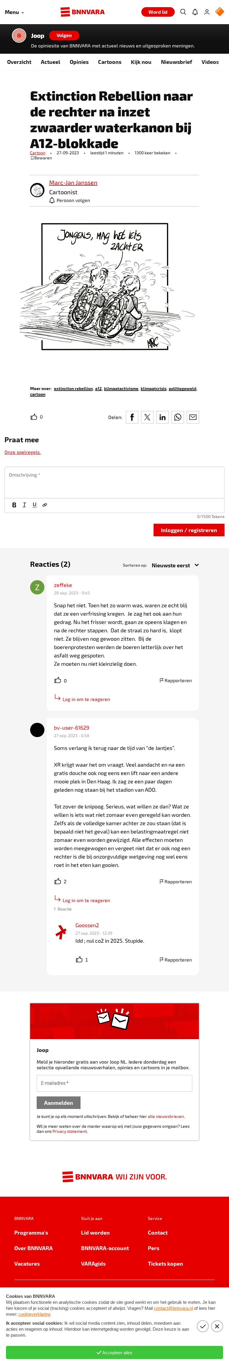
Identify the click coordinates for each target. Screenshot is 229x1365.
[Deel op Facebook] (132, 417)
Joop (37, 35)
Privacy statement (69, 1131)
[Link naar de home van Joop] (19, 35)
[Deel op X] (147, 417)
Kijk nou (141, 61)
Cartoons (109, 61)
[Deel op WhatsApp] (178, 417)
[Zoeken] (183, 12)
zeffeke (63, 585)
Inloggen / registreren (189, 530)
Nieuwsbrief (176, 61)
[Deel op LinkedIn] (162, 417)
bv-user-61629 (71, 727)
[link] (37, 190)
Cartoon (37, 152)
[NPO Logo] (219, 12)
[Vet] (14, 505)
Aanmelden (58, 1102)
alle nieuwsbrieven (166, 1116)
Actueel (50, 61)
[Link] (44, 505)
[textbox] (114, 482)
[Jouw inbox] (195, 12)
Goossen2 (87, 925)
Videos (210, 61)
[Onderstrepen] (34, 505)
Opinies (79, 61)
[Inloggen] (207, 12)
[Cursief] (24, 505)
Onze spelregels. (22, 452)
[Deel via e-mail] (193, 417)
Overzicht (19, 61)
